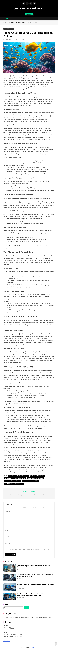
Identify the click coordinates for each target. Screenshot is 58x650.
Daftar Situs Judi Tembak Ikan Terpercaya (18, 475)
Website (7, 543)
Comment (8, 511)
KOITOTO (34, 647)
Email (7, 537)
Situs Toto (6, 641)
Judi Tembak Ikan (8, 28)
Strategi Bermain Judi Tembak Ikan (12, 481)
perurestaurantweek (29, 8)
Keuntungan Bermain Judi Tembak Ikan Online (15, 478)
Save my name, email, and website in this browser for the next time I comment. (28, 549)
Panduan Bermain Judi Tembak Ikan (35, 478)
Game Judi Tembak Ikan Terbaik (37, 475)
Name (7, 530)
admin (6, 39)
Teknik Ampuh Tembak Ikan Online (30, 481)
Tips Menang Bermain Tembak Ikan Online (14, 483)
